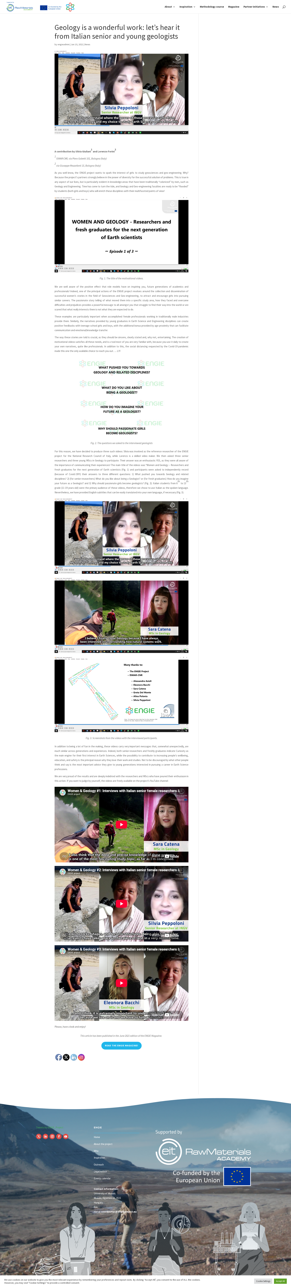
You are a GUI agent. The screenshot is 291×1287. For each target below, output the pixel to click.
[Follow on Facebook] (59, 1136)
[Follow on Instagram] (52, 1136)
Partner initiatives (254, 7)
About (168, 7)
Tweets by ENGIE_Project (49, 1127)
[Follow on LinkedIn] (45, 1136)
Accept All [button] (280, 1281)
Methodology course (212, 7)
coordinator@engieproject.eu (119, 1211)
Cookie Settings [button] (263, 1281)
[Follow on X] (38, 1136)
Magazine (233, 7)
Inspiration (186, 7)
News (275, 7)
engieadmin (63, 44)
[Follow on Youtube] (65, 1136)
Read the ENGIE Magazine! (121, 1045)
